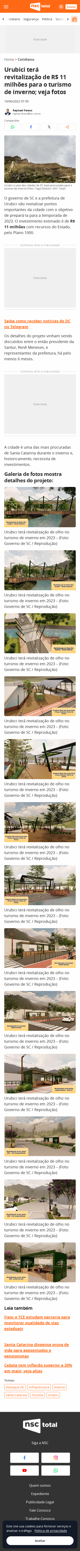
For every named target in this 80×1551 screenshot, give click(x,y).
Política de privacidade (51, 1531)
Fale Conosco (40, 1510)
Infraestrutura (39, 1387)
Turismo (37, 1395)
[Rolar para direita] (68, 19)
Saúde (60, 19)
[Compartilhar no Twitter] (49, 127)
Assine (71, 7)
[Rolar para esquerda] (3, 19)
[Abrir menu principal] (6, 7)
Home (9, 59)
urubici (53, 1395)
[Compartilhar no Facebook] (31, 127)
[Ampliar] (70, 141)
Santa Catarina (16, 1395)
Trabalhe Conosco (40, 1518)
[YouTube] (24, 1470)
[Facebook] (24, 1458)
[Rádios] (74, 19)
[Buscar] (61, 6)
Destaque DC (15, 1387)
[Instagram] (55, 1458)
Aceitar (40, 1541)
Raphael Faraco (22, 110)
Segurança (31, 19)
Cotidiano (13, 19)
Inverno (59, 1387)
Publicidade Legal (40, 1502)
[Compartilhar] (67, 127)
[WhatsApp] (55, 1470)
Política (47, 19)
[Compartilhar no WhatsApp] (12, 127)
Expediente (40, 1493)
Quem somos (40, 1485)
